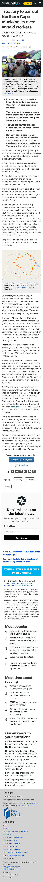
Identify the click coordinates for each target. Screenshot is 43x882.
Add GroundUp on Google (21, 47)
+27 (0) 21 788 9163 (11, 869)
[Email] (26, 472)
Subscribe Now (22, 538)
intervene (15, 407)
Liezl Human (24, 40)
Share (6, 47)
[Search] (35, 3)
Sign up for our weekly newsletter (15, 831)
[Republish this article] (34, 472)
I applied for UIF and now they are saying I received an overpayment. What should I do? (21, 766)
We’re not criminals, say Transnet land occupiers (21, 687)
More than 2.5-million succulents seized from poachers (20, 695)
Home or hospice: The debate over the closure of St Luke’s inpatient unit (23, 666)
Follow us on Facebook (11, 843)
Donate (28, 3)
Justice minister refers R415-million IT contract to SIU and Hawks (23, 641)
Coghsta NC (8, 93)
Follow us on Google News (13, 837)
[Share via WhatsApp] (21, 472)
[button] (40, 3)
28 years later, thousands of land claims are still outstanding (22, 712)
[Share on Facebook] (13, 472)
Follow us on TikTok (10, 840)
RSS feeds (7, 834)
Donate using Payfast (21, 460)
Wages (7, 486)
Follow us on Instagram (11, 849)
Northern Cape (14, 43)
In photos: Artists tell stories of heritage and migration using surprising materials (24, 650)
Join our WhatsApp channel (13, 855)
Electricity (30, 480)
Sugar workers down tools (22, 657)
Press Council (31, 803)
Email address (9, 526)
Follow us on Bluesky (10, 846)
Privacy (6, 828)
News (4, 43)
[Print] (30, 472)
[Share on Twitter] (17, 472)
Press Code (24, 805)
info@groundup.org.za (11, 867)
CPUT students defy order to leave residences (23, 703)
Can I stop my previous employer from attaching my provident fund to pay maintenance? (20, 782)
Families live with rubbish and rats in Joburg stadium (23, 632)
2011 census (14, 287)
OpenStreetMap (28, 287)
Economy (18, 480)
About (5, 825)
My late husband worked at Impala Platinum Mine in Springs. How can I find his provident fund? (21, 744)
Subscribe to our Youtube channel (15, 852)
